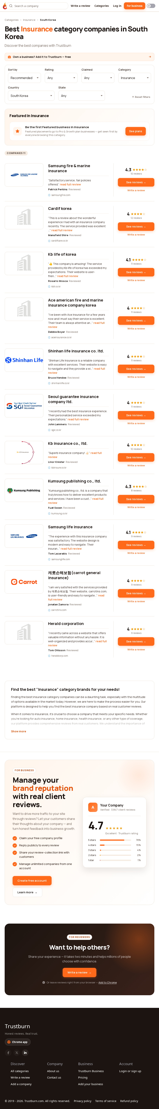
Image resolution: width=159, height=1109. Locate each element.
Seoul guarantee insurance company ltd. (73, 399)
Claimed (86, 69)
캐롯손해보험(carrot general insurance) (74, 575)
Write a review (80, 6)
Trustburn (17, 1026)
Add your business (90, 1084)
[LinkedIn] (25, 1052)
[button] (24, 78)
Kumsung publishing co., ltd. (74, 481)
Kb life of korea (62, 254)
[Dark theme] (151, 6)
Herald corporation (66, 623)
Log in (117, 6)
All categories (20, 1071)
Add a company (21, 1084)
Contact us (54, 1077)
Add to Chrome (108, 982)
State (62, 87)
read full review (70, 184)
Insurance (29, 20)
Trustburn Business (91, 1071)
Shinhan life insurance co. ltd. (76, 351)
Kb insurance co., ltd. (67, 443)
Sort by (12, 69)
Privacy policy (82, 1101)
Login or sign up (130, 1071)
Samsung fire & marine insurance (69, 168)
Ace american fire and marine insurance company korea (75, 302)
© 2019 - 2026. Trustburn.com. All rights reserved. (37, 1101)
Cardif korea (60, 208)
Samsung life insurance (70, 526)
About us (53, 1071)
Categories (101, 6)
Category (124, 69)
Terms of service (105, 1101)
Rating (49, 69)
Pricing (82, 1077)
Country (13, 87)
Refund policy (129, 1101)
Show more (18, 731)
